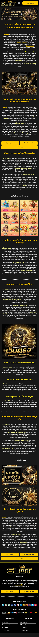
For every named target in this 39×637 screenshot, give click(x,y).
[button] (18, 3)
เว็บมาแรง (19, 577)
